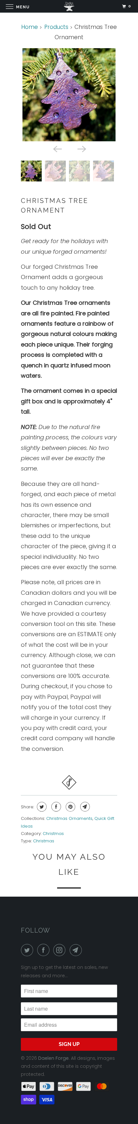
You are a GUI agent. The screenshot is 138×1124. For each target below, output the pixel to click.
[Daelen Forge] (69, 6)
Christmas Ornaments (69, 818)
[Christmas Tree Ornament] (69, 94)
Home (29, 27)
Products (56, 27)
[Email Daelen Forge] (77, 950)
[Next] (81, 148)
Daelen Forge (53, 1058)
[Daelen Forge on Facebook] (44, 950)
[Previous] (57, 148)
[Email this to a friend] (84, 807)
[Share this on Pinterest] (69, 807)
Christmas (53, 833)
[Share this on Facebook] (55, 807)
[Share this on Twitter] (41, 807)
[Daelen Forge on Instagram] (60, 950)
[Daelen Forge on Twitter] (28, 950)
